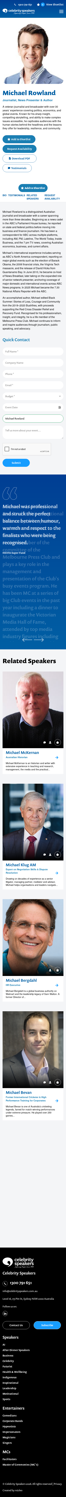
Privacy (58, 1484)
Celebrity (8, 1361)
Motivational (11, 1393)
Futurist (7, 1366)
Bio (5, 195)
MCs (6, 1451)
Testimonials (18, 168)
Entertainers (14, 1408)
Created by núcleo (12, 1490)
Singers (7, 1443)
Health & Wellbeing (15, 1372)
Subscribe (47, 1325)
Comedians (9, 1415)
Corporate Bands (13, 1421)
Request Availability (19, 149)
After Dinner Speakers (16, 1350)
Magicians (9, 1437)
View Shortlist (52, 4)
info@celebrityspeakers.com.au (20, 1291)
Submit (16, 463)
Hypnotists (9, 1426)
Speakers (11, 1337)
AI (4, 1344)
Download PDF (21, 158)
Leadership (9, 1388)
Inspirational (10, 1383)
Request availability (52, 197)
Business (8, 1355)
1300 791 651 (25, 4)
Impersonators (11, 1432)
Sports (6, 1399)
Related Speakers (33, 197)
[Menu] (59, 9)
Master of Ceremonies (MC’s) (21, 1464)
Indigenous (9, 1377)
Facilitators (9, 1459)
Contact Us (16, 1325)
